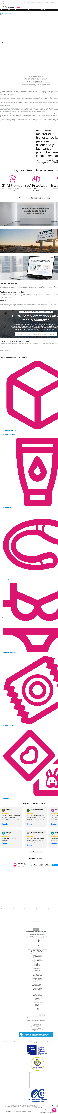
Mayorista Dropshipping (33, 9)
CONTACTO (43, 9)
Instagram (37, 1004)
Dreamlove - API (37, 964)
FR (38, 941)
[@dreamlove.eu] (15, 864)
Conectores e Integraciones (37, 961)
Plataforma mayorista (37, 957)
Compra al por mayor (37, 979)
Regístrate (44, 931)
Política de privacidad (37, 995)
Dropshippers (37, 971)
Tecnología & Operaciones (20, 9)
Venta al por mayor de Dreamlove (37, 950)
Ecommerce (37, 973)
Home (1, 14)
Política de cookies (37, 996)
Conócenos (3, 9)
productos (50, 9)
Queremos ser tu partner (37, 985)
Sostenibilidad (37, 999)
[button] (2, 42)
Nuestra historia (37, 984)
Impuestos (37, 998)
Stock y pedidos (37, 959)
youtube (37, 1009)
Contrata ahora (37, 965)
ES (38, 939)
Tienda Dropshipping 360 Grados (37, 963)
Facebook (37, 1005)
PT (38, 945)
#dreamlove (34, 858)
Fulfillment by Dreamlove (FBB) (37, 960)
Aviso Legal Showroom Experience (47, 1112)
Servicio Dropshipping (37, 956)
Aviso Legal (37, 994)
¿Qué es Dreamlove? (37, 983)
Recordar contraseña (29, 931)
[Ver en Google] (3, 810)
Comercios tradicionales (37, 978)
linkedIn (37, 1008)
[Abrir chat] (54, 1110)
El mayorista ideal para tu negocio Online (37, 953)
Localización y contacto (37, 990)
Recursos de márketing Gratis (37, 951)
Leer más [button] (4, 821)
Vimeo (37, 1006)
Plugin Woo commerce (37, 967)
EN (39, 940)
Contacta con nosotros (5, 353)
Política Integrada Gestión (37, 1002)
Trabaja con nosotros (37, 988)
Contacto (37, 1000)
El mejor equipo (37, 986)
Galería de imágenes (37, 989)
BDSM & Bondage (10, 434)
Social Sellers (37, 974)
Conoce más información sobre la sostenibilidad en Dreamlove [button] (36, 334)
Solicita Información (38, 931)
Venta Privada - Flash (37, 975)
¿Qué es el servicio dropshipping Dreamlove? (37, 949)
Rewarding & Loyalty (37, 976)
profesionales (5, 13)
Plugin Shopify (37, 968)
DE (39, 943)
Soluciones (10, 9)
